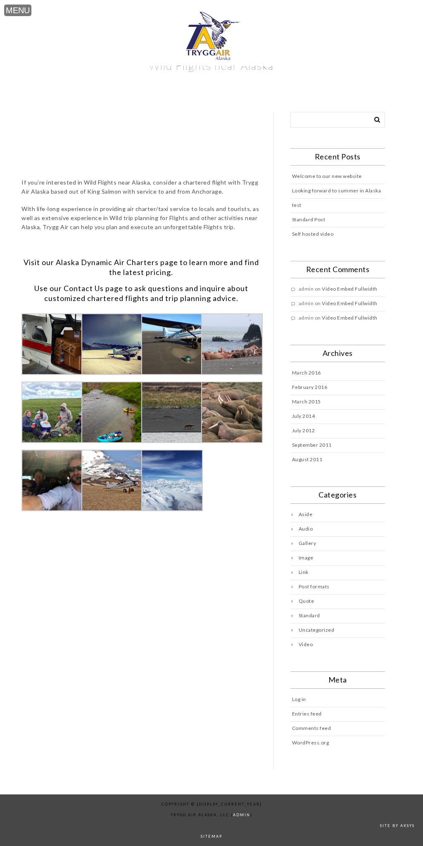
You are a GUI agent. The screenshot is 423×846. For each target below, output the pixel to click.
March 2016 (306, 373)
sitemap (211, 836)
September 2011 (312, 445)
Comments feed (311, 728)
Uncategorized (317, 630)
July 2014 (303, 416)
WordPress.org (310, 742)
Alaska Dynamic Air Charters (107, 262)
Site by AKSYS (397, 825)
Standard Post (309, 219)
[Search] (374, 118)
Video (306, 644)
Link (304, 572)
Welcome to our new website (327, 176)
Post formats (314, 586)
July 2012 (303, 430)
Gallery (307, 543)
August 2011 (307, 459)
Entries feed (307, 714)
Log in (299, 699)
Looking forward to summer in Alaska (336, 190)
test (297, 205)
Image (306, 558)
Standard (309, 615)
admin (241, 815)
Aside (306, 514)
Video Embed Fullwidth (350, 289)
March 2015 (306, 401)
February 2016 (310, 387)
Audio (306, 529)
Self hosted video (313, 234)
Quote (306, 601)
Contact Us (84, 288)
